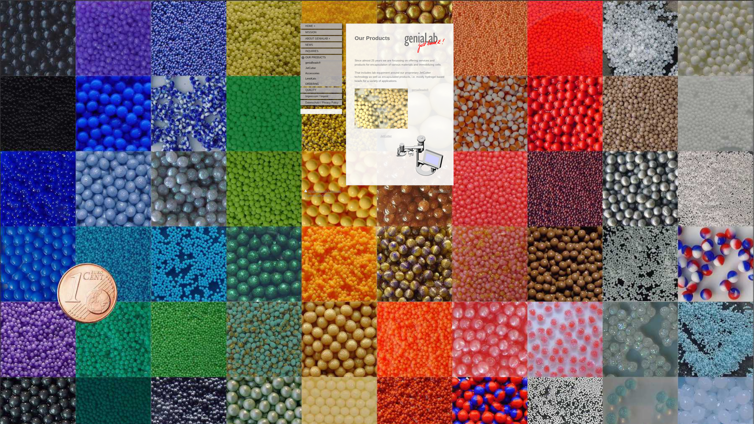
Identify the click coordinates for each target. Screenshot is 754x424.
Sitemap (335, 191)
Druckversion (318, 191)
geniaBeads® (420, 89)
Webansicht (441, 191)
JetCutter (386, 136)
